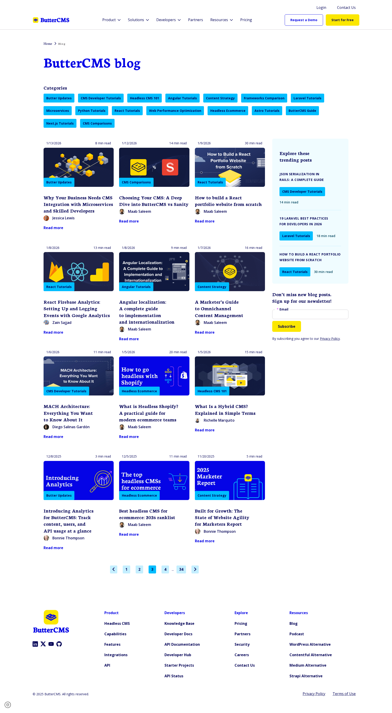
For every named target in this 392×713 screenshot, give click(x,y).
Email (282, 309)
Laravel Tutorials (307, 98)
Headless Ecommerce (227, 110)
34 (181, 569)
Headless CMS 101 (144, 98)
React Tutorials (127, 110)
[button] (9, 705)
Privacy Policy (330, 338)
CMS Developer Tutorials (101, 98)
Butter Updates (59, 98)
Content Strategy (220, 98)
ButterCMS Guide (302, 110)
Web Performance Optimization (175, 110)
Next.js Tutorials (60, 123)
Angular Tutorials (182, 98)
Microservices (57, 110)
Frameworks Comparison (264, 98)
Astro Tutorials (267, 110)
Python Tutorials (91, 110)
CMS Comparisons (97, 123)
